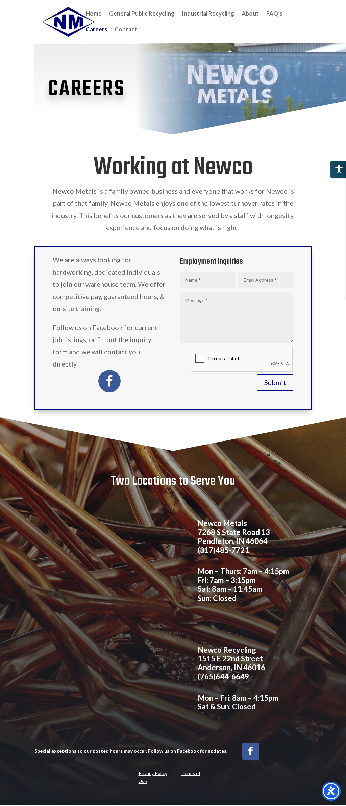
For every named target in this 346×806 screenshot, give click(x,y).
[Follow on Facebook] (109, 381)
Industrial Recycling (208, 14)
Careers (96, 30)
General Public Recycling (141, 14)
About (250, 14)
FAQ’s (274, 14)
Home (94, 14)
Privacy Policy (153, 773)
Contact (126, 30)
